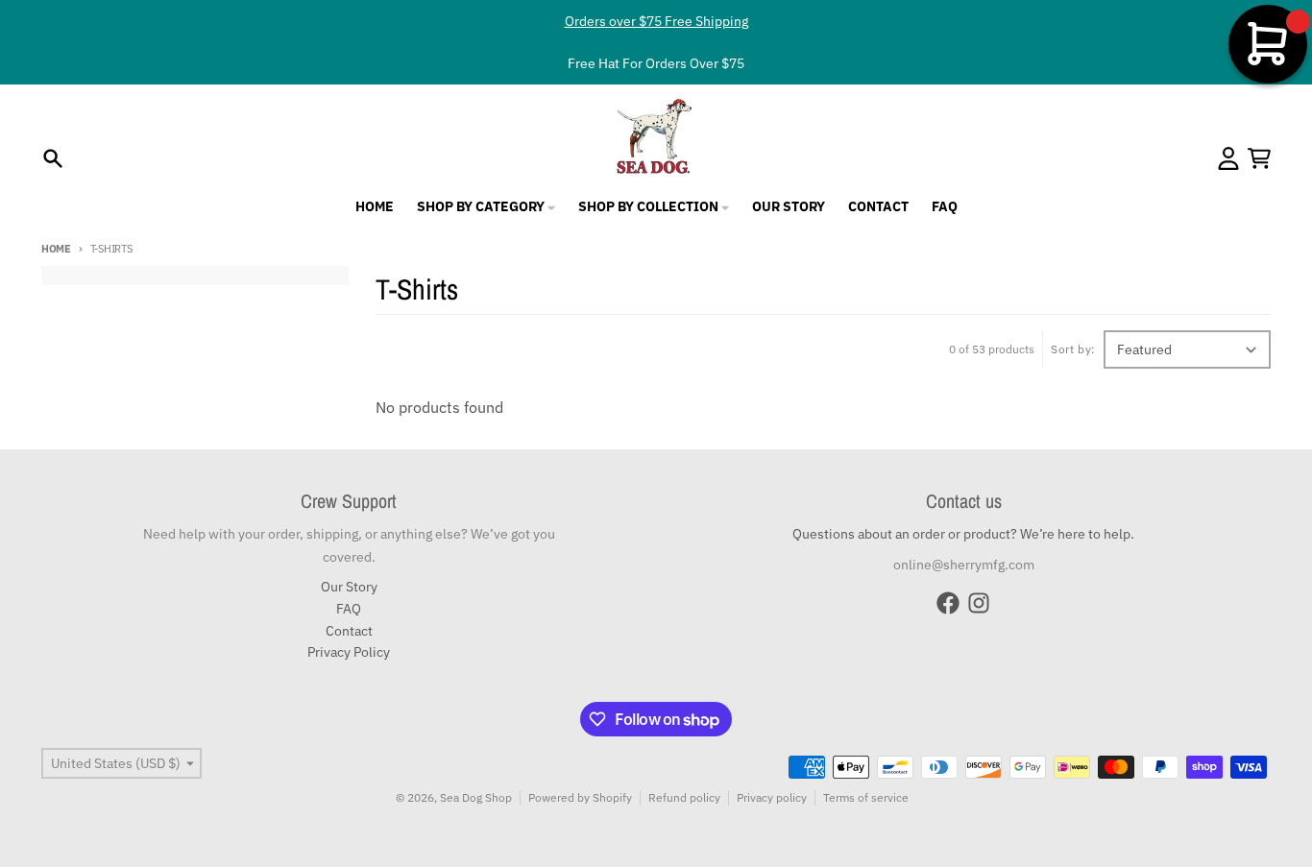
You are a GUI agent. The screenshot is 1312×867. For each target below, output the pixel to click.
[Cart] (1259, 158)
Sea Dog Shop (476, 797)
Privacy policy (772, 797)
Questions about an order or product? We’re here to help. (963, 533)
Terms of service (866, 797)
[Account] (1228, 158)
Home (56, 248)
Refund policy (684, 797)
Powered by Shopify (580, 797)
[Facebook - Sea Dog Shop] (948, 602)
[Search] (52, 158)
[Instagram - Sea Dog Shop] (978, 602)
